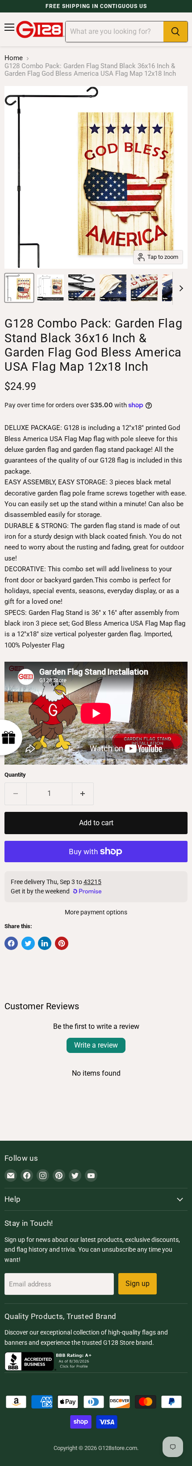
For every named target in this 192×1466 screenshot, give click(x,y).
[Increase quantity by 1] (83, 793)
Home (13, 58)
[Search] (175, 31)
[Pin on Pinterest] (61, 943)
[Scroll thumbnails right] (179, 288)
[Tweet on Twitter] (28, 943)
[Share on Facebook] (11, 943)
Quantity (15, 774)
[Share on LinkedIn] (44, 943)
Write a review (96, 1045)
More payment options (96, 912)
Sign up (137, 1283)
